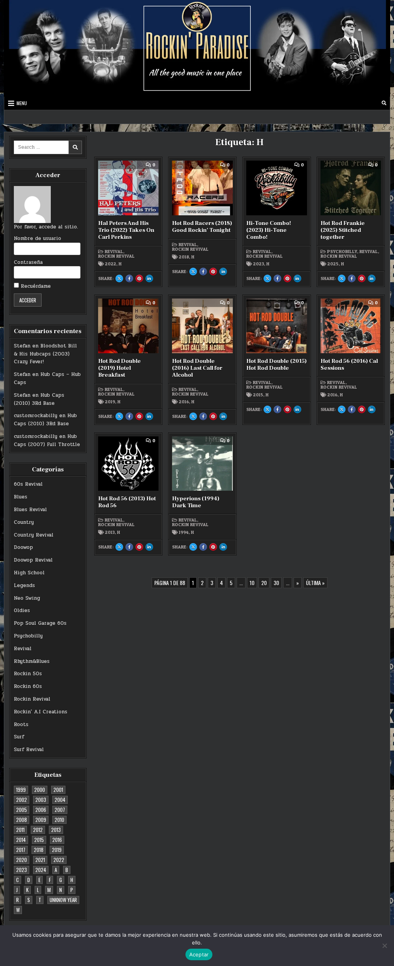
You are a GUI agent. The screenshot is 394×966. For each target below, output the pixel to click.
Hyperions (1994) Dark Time (195, 502)
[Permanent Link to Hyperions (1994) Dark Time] (202, 463)
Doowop (23, 547)
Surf (19, 737)
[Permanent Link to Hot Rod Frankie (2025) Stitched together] (351, 188)
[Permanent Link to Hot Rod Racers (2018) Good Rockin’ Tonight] (202, 188)
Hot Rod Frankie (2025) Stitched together (343, 230)
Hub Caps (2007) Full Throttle (47, 440)
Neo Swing (27, 598)
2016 (57, 840)
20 (264, 583)
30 (276, 583)
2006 (40, 809)
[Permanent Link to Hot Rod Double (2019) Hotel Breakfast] (128, 326)
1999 (21, 789)
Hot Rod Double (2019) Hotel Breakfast (119, 368)
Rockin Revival (32, 699)
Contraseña (28, 262)
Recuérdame (35, 286)
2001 (58, 789)
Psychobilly (28, 636)
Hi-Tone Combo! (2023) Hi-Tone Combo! (268, 230)
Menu (22, 103)
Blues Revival (30, 509)
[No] (384, 945)
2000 (39, 789)
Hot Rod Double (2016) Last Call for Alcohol (197, 368)
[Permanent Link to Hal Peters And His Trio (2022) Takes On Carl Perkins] (128, 188)
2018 (38, 850)
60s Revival (28, 484)
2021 (40, 860)
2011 (20, 830)
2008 (21, 819)
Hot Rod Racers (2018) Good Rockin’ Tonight (202, 227)
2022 (58, 860)
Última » (315, 583)
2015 (39, 840)
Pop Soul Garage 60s (40, 623)
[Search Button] (384, 103)
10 (252, 583)
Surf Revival (29, 749)
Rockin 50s (28, 674)
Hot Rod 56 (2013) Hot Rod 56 (127, 502)
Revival (23, 648)
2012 (38, 830)
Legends (24, 585)
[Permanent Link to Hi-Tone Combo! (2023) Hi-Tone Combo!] (276, 188)
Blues (20, 497)
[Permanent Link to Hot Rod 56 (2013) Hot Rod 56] (128, 463)
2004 (60, 799)
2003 (40, 799)
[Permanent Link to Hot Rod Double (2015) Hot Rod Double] (276, 326)
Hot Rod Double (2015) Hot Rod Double (276, 364)
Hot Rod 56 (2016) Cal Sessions (349, 364)
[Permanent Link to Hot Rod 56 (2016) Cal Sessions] (351, 326)
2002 (21, 799)
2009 (40, 819)
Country (24, 522)
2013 (56, 830)
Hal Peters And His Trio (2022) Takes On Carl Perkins (126, 230)
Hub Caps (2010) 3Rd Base (39, 399)
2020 (21, 860)
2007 (60, 809)
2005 (21, 809)
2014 (21, 840)
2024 (40, 870)
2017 (20, 850)
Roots (21, 724)
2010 (59, 819)
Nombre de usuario (37, 238)
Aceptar (199, 954)
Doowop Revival (33, 560)
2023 (21, 870)
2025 (333, 264)
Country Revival (33, 535)
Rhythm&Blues (32, 661)
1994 (184, 532)
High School (29, 573)
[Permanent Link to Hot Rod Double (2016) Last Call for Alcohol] (202, 326)
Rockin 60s (28, 686)
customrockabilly (35, 415)
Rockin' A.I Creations (40, 712)
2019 (57, 850)
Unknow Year (63, 900)
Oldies (22, 610)
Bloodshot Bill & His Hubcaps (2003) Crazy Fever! (45, 354)
